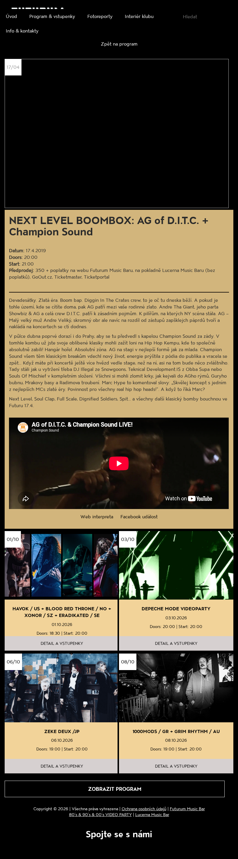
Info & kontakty (22, 30)
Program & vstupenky (52, 16)
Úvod (11, 16)
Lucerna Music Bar (152, 814)
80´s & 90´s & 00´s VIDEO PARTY (100, 814)
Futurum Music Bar (187, 808)
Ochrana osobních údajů (144, 808)
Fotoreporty (100, 16)
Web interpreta (96, 516)
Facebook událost (139, 516)
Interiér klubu (139, 16)
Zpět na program (119, 43)
